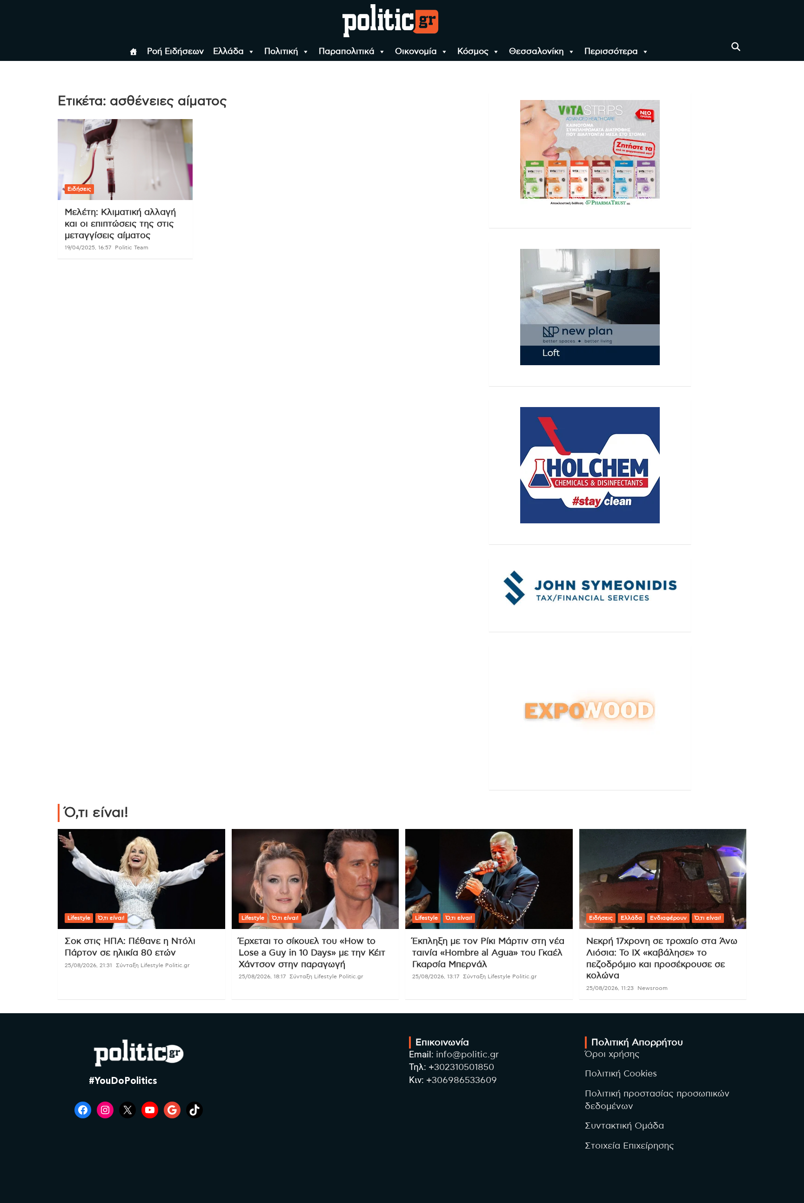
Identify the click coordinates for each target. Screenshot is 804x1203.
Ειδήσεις (79, 189)
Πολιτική (281, 51)
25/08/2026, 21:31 (88, 965)
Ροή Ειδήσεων (175, 51)
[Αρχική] (133, 51)
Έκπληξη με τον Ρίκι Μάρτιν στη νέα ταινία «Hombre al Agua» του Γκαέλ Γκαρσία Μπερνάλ (488, 953)
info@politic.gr (467, 1054)
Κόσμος (473, 51)
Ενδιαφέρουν (668, 918)
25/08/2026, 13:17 (435, 976)
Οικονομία (416, 51)
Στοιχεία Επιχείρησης (629, 1146)
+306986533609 (461, 1080)
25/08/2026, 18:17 (262, 976)
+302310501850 (461, 1067)
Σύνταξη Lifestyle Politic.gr (153, 965)
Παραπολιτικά (347, 51)
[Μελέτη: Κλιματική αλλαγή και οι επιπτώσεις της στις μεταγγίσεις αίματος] (125, 159)
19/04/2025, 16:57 (88, 247)
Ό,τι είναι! (111, 918)
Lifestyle (78, 918)
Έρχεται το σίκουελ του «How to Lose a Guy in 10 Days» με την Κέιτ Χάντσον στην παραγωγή (312, 953)
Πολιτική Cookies (621, 1073)
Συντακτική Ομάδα (624, 1126)
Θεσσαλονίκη (536, 51)
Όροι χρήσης (612, 1054)
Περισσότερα (611, 51)
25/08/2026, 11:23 (610, 988)
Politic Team (131, 247)
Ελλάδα (228, 51)
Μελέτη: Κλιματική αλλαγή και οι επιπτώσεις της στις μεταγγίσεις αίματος (120, 224)
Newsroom (652, 988)
